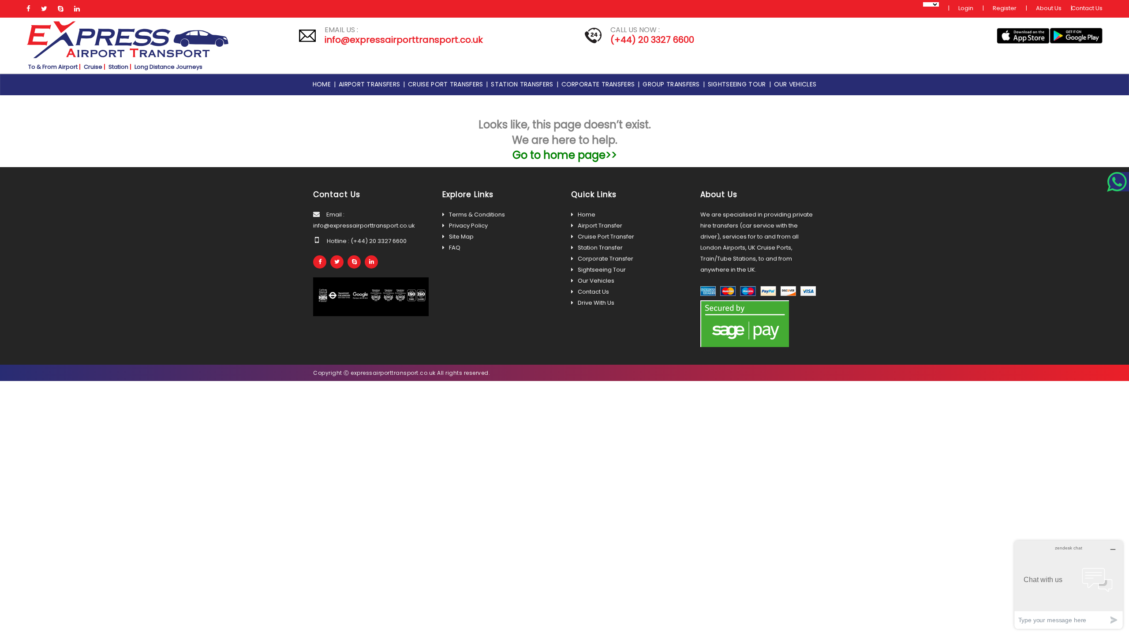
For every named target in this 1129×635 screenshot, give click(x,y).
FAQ (454, 247)
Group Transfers (673, 84)
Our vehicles (795, 84)
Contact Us (1087, 8)
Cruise (93, 67)
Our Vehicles (596, 280)
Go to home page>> (564, 155)
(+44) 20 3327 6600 (652, 39)
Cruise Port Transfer (606, 236)
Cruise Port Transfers (447, 84)
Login (965, 8)
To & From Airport (53, 67)
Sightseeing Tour (738, 84)
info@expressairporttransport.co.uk (404, 39)
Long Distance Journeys (168, 67)
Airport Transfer (600, 225)
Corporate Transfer (605, 258)
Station (118, 67)
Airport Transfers (371, 84)
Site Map (461, 236)
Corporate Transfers (599, 84)
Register (1005, 8)
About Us (1049, 8)
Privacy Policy (468, 225)
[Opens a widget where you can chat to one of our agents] (1068, 584)
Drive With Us (596, 303)
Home (323, 84)
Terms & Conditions (477, 214)
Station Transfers (523, 84)
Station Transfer (600, 247)
